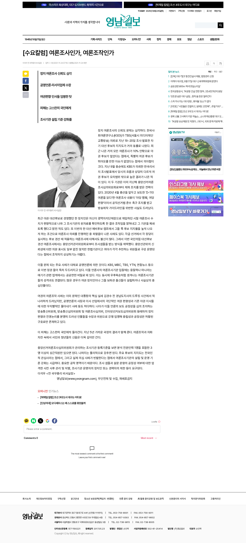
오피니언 (136, 39)
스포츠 (200, 39)
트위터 (26, 88)
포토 (179, 39)
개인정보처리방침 (44, 498)
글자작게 (214, 63)
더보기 (217, 132)
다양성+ (122, 39)
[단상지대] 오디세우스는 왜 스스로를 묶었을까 (63, 403)
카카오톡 (26, 74)
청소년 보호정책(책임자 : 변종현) (99, 498)
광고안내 (75, 498)
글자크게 (220, 63)
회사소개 (27, 498)
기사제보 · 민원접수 (194, 11)
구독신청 (181, 11)
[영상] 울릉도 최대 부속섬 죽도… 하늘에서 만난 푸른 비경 (195, 169)
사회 (148, 39)
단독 (110, 39)
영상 (189, 39)
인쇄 (207, 63)
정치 (159, 39)
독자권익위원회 (198, 498)
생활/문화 (214, 39)
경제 (169, 39)
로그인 (209, 11)
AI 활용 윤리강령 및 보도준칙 (151, 498)
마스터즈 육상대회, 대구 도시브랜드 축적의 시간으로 (73, 5)
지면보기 (172, 11)
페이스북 (26, 81)
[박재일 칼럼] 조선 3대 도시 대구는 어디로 (174, 5)
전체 (26, 95)
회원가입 (217, 11)
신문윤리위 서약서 (177, 498)
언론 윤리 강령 (125, 498)
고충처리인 (216, 498)
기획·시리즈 (96, 39)
